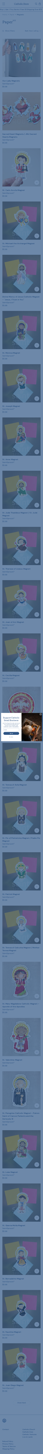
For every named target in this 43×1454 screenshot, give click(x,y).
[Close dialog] (40, 714)
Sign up (11, 733)
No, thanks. (11, 736)
